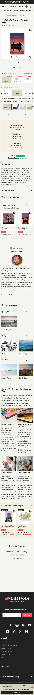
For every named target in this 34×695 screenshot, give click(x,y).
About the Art (7, 164)
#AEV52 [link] (22, 15)
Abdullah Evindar (6, 230)
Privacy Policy (6, 648)
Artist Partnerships (7, 651)
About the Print (8, 190)
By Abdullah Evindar (7, 25)
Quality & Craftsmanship (9, 645)
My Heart (4, 228)
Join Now (27, 615)
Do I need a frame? (27, 102)
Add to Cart (17, 692)
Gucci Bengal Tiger (7, 526)
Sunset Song (22, 228)
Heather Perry (5, 528)
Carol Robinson (22, 528)
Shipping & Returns (10, 197)
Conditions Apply (17, 147)
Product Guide (28, 74)
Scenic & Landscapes (12, 15)
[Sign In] (26, 7)
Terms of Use (5, 655)
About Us (4, 642)
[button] (6, 80)
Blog (2, 658)
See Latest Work (6, 295)
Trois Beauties (22, 526)
